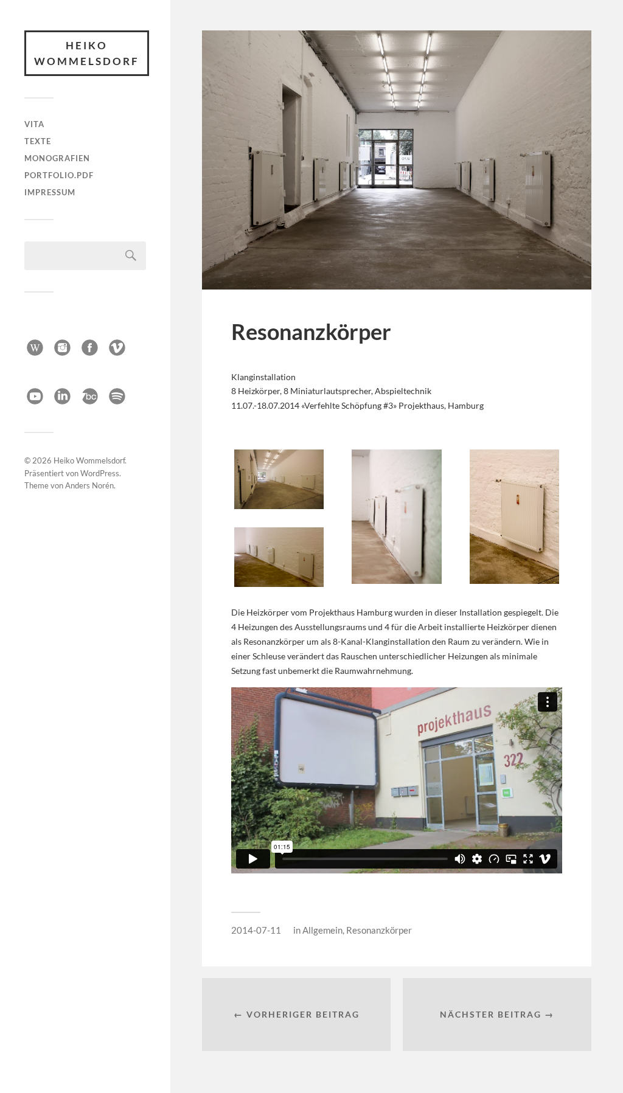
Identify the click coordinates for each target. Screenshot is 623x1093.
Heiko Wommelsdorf (86, 53)
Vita (34, 124)
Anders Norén (89, 485)
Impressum (49, 192)
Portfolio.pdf (59, 175)
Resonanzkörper (379, 930)
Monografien (57, 158)
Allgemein (322, 930)
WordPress (99, 473)
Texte (37, 141)
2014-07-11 (256, 930)
